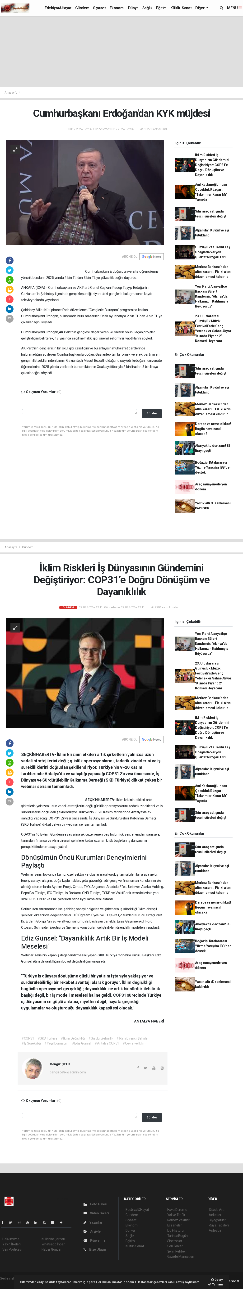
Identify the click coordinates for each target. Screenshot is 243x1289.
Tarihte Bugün (177, 1236)
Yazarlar (95, 1222)
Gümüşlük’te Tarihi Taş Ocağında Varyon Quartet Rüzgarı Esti (212, 252)
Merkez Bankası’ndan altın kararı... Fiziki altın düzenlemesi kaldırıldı (213, 272)
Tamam (217, 1284)
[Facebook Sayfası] (4, 1222)
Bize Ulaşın (97, 1249)
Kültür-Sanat (181, 8)
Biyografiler (217, 1220)
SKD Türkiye (108, 955)
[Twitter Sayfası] (12, 1222)
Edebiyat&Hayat (58, 8)
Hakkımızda (10, 1239)
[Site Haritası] (54, 1222)
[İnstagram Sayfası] (21, 1222)
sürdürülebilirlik (145, 988)
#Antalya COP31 (107, 1043)
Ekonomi (117, 8)
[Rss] (46, 1222)
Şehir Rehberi (177, 1251)
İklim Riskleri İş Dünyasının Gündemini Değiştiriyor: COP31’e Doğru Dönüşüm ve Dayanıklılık (212, 165)
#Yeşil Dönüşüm (56, 1043)
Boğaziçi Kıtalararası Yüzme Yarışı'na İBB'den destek (213, 467)
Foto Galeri (98, 1204)
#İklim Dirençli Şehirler (133, 1038)
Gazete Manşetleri (180, 1256)
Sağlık (147, 8)
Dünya (133, 8)
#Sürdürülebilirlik (101, 1038)
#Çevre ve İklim (134, 1043)
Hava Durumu (177, 1210)
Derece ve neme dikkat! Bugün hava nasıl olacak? (213, 429)
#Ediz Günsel (81, 1043)
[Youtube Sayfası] (29, 1222)
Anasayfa (11, 92)
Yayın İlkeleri (11, 1244)
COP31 (54, 818)
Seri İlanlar (175, 1246)
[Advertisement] (121, 51)
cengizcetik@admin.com (68, 1072)
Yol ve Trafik (176, 1215)
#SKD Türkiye (47, 1038)
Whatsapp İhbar (53, 1244)
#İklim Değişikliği (73, 1038)
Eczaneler (174, 1225)
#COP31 (28, 1038)
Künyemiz (97, 1240)
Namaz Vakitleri (178, 1220)
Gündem (82, 8)
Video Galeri (99, 1213)
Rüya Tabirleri (219, 1225)
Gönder (151, 413)
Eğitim (161, 8)
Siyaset (99, 8)
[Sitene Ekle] (63, 1222)
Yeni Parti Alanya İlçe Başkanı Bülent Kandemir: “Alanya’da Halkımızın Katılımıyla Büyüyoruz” (211, 296)
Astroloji (215, 1230)
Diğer (200, 8)
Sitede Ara (216, 1210)
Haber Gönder (52, 1249)
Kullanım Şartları (53, 1239)
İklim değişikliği (137, 982)
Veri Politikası (12, 1249)
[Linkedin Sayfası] (37, 1222)
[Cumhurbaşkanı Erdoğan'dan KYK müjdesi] (85, 192)
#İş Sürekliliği (31, 1043)
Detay (218, 1279)
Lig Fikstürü (175, 1230)
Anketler (215, 1215)
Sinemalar (174, 1241)
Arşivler (95, 1231)
